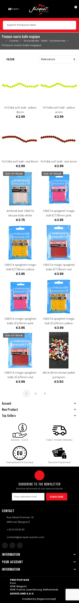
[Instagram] (12, 545)
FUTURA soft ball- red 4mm (59, 161)
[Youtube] (20, 545)
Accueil (6, 403)
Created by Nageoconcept (39, 599)
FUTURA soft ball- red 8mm (20, 161)
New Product (10, 409)
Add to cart (8, 101)
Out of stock (8, 204)
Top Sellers (9, 415)
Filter (10, 59)
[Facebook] (5, 545)
